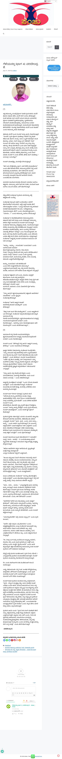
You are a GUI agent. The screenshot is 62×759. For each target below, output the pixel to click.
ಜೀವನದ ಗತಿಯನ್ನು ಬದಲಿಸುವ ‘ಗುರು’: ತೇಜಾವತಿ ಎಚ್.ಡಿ (19, 648)
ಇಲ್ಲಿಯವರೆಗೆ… (7, 105)
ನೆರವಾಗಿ (56, 29)
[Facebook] (4, 640)
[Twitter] (9, 640)
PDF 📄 (23, 79)
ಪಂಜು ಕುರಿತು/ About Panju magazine (12, 29)
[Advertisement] (21, 48)
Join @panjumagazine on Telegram (55, 67)
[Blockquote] (26, 693)
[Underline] (17, 693)
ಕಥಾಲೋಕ (8, 646)
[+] (13, 694)
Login (34, 683)
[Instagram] (14, 640)
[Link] (30, 693)
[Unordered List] (24, 693)
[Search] (57, 47)
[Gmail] (17, 640)
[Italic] (15, 693)
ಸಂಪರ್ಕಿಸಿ (48, 29)
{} (31, 693)
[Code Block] (28, 693)
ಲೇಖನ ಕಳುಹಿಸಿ (29, 29)
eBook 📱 (34, 79)
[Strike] (19, 693)
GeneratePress (38, 756)
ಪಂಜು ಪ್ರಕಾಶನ (39, 29)
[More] (20, 640)
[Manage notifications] (58, 755)
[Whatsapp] (7, 640)
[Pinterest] (12, 640)
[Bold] (13, 693)
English (48, 1)
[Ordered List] (21, 693)
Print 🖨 (13, 79)
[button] (4, 34)
